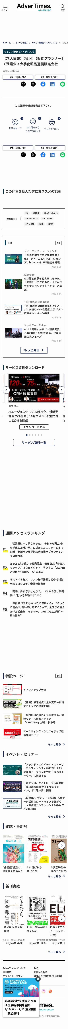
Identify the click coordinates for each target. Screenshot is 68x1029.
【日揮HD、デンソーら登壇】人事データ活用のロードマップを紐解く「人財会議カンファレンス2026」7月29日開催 (44, 803)
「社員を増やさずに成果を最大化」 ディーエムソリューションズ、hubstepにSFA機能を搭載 (42, 258)
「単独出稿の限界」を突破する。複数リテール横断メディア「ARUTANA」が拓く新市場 (43, 718)
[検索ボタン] (62, 7)
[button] (23, 84)
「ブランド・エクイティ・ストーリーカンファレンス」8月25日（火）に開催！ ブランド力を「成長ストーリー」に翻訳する (43, 770)
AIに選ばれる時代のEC (34, 869)
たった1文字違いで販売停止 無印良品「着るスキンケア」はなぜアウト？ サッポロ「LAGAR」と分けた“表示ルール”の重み (37, 568)
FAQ (36, 968)
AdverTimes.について (14, 968)
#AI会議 (36, 213)
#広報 (40, 224)
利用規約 (7, 971)
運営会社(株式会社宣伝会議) (48, 975)
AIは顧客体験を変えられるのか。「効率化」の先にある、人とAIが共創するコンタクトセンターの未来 (43, 284)
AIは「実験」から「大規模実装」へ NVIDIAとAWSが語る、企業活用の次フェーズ (43, 332)
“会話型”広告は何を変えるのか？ (13, 869)
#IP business (31, 218)
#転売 (50, 224)
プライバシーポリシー (13, 975)
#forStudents (51, 213)
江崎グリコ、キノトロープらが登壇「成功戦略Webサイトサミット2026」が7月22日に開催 (43, 786)
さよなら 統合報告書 (13, 929)
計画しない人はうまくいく (37, 929)
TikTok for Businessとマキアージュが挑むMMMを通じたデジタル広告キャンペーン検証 (43, 309)
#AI (26, 213)
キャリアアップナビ (34, 689)
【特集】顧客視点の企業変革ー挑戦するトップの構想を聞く (43, 704)
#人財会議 (29, 224)
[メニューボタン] (5, 7)
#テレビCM (47, 218)
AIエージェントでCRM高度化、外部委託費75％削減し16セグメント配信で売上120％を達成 (34, 416)
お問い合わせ (40, 971)
